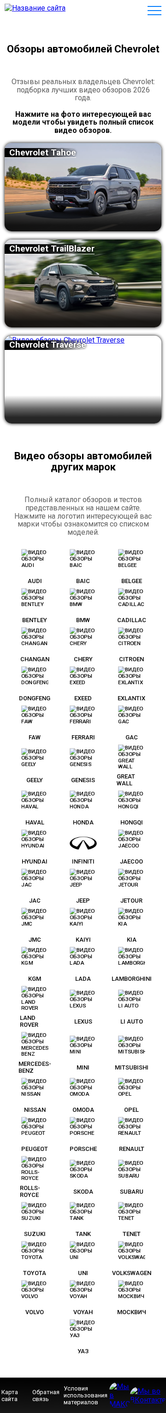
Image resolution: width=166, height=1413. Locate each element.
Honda (83, 822)
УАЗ (83, 1351)
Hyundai (34, 861)
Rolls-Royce (30, 1191)
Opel (131, 1109)
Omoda (83, 1109)
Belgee (131, 581)
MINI (83, 1067)
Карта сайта (9, 1395)
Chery (83, 659)
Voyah (83, 1312)
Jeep (83, 900)
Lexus (83, 1021)
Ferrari (83, 737)
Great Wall (126, 780)
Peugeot (34, 1148)
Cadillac (131, 620)
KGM (34, 978)
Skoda (83, 1191)
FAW (35, 737)
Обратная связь (45, 1395)
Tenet (132, 1233)
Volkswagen (131, 1273)
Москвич (131, 1312)
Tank (83, 1233)
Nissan (35, 1109)
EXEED (83, 698)
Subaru (131, 1191)
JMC (35, 939)
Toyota (34, 1273)
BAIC (83, 581)
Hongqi (131, 822)
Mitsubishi (131, 1067)
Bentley (34, 620)
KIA (131, 939)
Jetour (131, 900)
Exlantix (131, 698)
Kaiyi (83, 939)
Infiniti (83, 861)
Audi (35, 581)
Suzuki (35, 1233)
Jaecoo (131, 861)
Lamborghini (132, 978)
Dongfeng (34, 698)
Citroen (131, 659)
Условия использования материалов (85, 1395)
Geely (34, 780)
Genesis (83, 780)
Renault (131, 1148)
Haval (34, 822)
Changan (34, 659)
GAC (131, 737)
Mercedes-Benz (34, 1067)
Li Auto (131, 1021)
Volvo (34, 1312)
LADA (83, 978)
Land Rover (29, 1021)
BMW (83, 620)
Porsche (83, 1148)
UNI (83, 1273)
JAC (35, 900)
